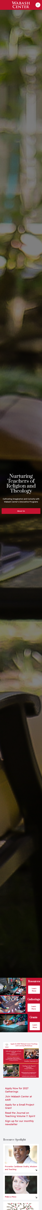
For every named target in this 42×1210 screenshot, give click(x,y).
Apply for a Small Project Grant (19, 1106)
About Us (21, 511)
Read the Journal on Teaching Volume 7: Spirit (20, 1114)
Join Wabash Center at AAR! (18, 1098)
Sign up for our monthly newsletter (19, 1122)
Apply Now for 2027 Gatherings (16, 1090)
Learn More (34, 989)
